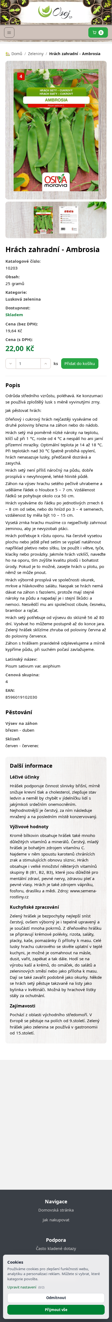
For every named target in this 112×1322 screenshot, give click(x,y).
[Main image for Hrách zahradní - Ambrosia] (43, 219)
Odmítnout (56, 1297)
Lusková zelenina (23, 299)
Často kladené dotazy (56, 1248)
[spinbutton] (28, 363)
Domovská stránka (56, 1210)
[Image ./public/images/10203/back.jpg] (68, 219)
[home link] (55, 13)
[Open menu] (9, 32)
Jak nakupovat (56, 1219)
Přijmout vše (56, 1309)
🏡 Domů (13, 53)
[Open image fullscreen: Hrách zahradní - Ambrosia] (56, 130)
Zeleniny (35, 53)
